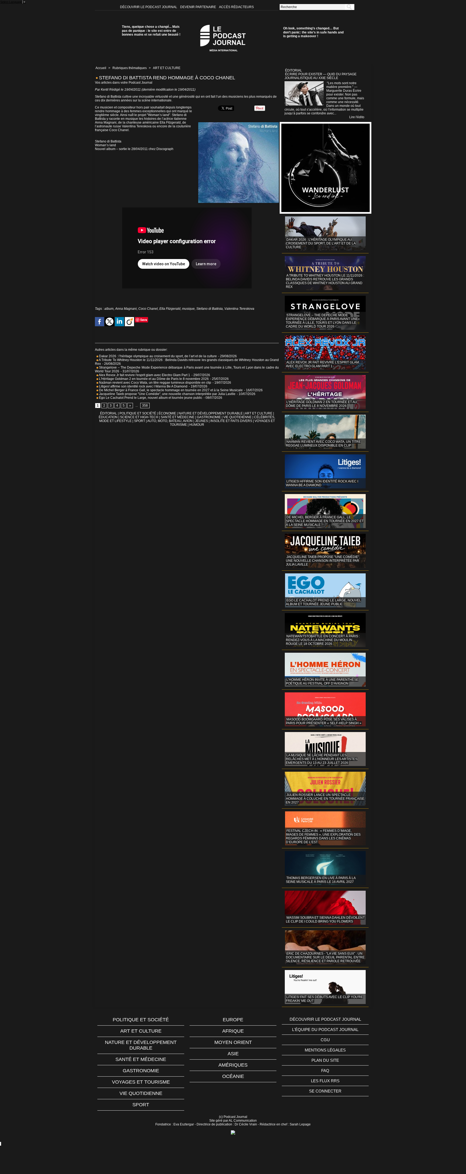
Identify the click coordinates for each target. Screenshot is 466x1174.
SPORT (139, 421)
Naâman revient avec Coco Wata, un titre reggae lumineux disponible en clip (154, 382)
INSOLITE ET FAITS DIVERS (231, 421)
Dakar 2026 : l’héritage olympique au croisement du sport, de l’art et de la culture (157, 356)
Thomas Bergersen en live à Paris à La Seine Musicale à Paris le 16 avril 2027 (321, 880)
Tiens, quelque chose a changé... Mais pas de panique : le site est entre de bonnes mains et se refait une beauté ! (151, 30)
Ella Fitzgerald (169, 309)
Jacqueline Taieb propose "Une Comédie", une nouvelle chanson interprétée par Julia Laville (166, 394)
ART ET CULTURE (166, 68)
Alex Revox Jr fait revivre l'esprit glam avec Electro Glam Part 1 (144, 375)
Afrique (233, 1031)
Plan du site (325, 1060)
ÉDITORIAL (108, 413)
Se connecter (325, 1091)
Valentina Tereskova (239, 309)
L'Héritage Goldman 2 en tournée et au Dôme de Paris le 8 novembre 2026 (153, 379)
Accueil (100, 68)
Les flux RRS (325, 1080)
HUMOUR (196, 425)
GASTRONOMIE (209, 417)
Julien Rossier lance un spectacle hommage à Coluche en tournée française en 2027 (325, 798)
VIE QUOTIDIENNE (237, 417)
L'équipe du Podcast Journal (325, 1029)
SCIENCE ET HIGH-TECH (139, 417)
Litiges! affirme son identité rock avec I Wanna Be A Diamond (142, 386)
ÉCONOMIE (167, 413)
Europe (233, 1019)
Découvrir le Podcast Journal (149, 7)
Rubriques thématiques (129, 68)
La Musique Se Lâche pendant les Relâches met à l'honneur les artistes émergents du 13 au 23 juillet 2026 (321, 759)
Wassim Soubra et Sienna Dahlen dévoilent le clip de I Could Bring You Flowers (325, 919)
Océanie (233, 1076)
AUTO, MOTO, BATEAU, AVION (170, 421)
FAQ (325, 1070)
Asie (233, 1053)
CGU (325, 1039)
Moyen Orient (233, 1042)
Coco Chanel (148, 309)
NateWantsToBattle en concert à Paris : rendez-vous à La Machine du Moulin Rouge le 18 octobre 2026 (323, 640)
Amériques (233, 1065)
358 (145, 405)
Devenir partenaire (198, 7)
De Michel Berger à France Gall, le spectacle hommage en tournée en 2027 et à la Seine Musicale (170, 390)
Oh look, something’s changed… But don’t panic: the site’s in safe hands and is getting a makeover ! (313, 32)
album (109, 309)
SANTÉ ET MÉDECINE (177, 417)
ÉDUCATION (108, 417)
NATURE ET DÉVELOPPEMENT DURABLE (211, 413)
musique (188, 309)
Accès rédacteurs (236, 7)
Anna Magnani (126, 309)
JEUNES (201, 421)
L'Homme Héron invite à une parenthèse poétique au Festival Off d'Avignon (322, 681)
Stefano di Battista (209, 309)
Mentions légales (325, 1050)
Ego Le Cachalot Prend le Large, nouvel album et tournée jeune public (150, 398)
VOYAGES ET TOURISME (141, 1082)
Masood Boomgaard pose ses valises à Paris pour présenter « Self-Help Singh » (323, 721)
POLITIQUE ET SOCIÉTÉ (137, 413)
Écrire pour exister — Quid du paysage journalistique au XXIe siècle (321, 76)
